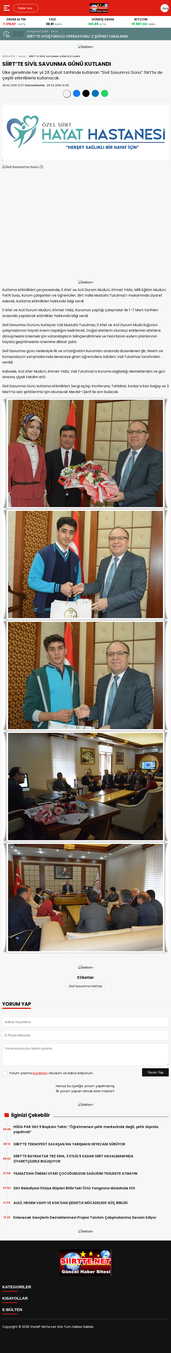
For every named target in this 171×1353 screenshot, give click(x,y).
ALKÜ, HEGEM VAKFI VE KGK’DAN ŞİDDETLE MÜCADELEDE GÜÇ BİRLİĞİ (70, 1202)
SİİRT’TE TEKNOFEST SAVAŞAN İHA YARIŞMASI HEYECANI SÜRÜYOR (83, 36)
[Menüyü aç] (7, 8)
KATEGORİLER (16, 1287)
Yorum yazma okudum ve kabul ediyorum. (51, 1073)
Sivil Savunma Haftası (85, 986)
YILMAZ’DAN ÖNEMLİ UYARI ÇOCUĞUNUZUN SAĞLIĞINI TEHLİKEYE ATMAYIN (75, 1173)
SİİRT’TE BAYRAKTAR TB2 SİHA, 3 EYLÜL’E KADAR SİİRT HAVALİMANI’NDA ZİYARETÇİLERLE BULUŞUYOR (73, 1159)
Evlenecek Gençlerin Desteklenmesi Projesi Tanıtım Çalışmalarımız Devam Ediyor (84, 1217)
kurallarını (40, 1073)
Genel (21, 56)
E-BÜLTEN (12, 1309)
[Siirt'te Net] (99, 8)
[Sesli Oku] (67, 94)
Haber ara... (26, 8)
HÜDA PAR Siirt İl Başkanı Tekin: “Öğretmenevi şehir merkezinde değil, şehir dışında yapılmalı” (85, 1129)
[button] (15, 34)
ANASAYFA (8, 56)
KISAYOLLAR (15, 1298)
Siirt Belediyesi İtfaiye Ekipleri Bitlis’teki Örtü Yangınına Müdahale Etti (74, 1188)
